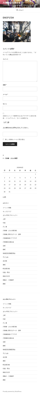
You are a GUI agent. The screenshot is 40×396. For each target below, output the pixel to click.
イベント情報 (7, 207)
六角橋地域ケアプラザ (10, 238)
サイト (5, 104)
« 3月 (4, 197)
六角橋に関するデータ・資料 (12, 234)
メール (5, 94)
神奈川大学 (6, 276)
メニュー (21, 10)
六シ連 (5, 226)
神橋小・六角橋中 (8, 280)
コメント (5, 59)
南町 (4, 249)
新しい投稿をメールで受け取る (15, 139)
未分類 (5, 261)
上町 (4, 219)
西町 (4, 284)
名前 (5, 85)
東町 (4, 265)
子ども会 (5, 257)
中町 (4, 223)
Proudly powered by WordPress (12, 391)
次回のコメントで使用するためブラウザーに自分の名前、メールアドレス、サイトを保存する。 (19, 117)
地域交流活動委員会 (9, 253)
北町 (4, 246)
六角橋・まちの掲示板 (10, 230)
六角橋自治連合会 (12, 2)
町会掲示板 (6, 268)
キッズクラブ (7, 211)
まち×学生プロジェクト (10, 215)
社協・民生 (6, 272)
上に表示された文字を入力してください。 (16, 127)
